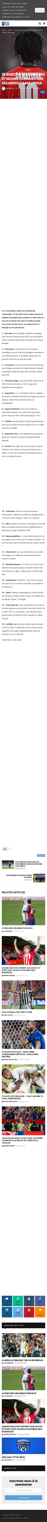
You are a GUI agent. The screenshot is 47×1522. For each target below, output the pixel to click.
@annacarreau (9, 975)
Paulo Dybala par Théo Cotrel (17, 1012)
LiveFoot (5, 1518)
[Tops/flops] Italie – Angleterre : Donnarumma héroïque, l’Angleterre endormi (20, 1054)
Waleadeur (7, 1460)
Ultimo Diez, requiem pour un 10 (17, 928)
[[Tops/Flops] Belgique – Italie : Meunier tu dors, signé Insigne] (23, 1078)
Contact (24, 1518)
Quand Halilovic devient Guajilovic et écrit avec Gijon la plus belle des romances (21, 970)
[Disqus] (23, 1184)
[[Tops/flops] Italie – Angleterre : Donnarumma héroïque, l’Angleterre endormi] (23, 1034)
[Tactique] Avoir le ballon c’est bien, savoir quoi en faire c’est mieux (28, 865)
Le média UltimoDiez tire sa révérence (22, 1360)
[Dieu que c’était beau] (23, 1446)
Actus (10, 30)
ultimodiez (7, 931)
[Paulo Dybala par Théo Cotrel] (23, 994)
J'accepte (40, 10)
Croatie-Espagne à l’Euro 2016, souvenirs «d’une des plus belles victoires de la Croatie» (22, 1140)
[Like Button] (5, 849)
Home (4, 30)
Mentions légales (15, 1518)
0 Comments (36, 88)
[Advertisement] (23, 207)
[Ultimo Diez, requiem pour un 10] (23, 910)
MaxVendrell (8, 1363)
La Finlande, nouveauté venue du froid (19, 877)
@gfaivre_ (10, 88)
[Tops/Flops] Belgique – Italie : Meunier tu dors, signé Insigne (22, 1097)
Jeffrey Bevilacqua (10, 1059)
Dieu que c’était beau (13, 1457)
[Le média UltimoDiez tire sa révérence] (23, 1345)
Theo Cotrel (8, 1015)
